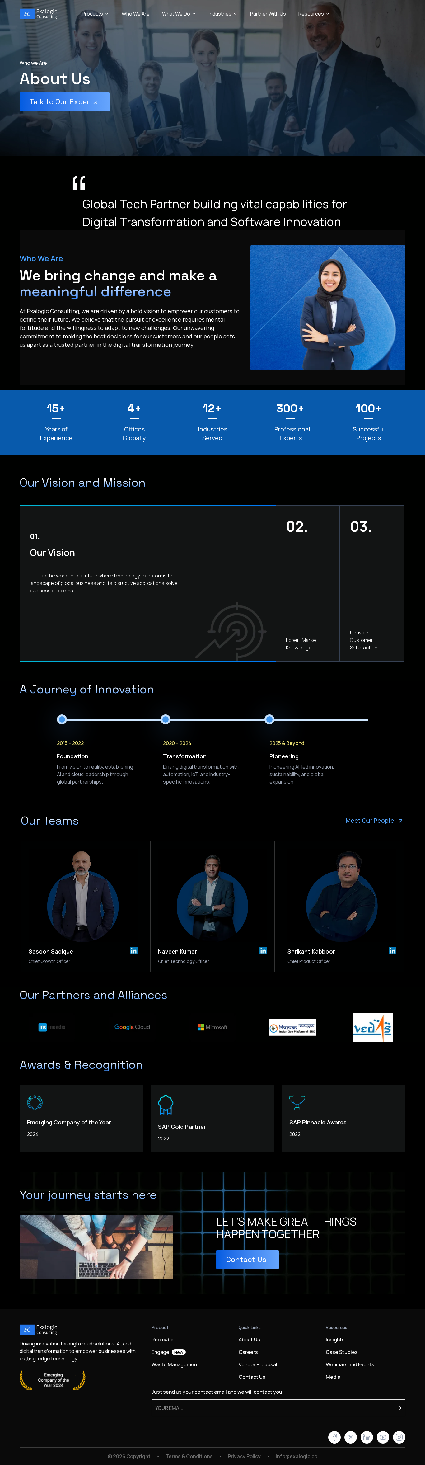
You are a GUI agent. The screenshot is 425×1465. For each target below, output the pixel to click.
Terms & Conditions (189, 1456)
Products (92, 13)
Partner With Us (268, 13)
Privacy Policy (244, 1456)
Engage (167, 1352)
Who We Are (136, 13)
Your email (169, 1408)
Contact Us (252, 1376)
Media (333, 1376)
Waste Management (175, 1364)
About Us (249, 1339)
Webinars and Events (350, 1364)
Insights (335, 1339)
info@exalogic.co (296, 1456)
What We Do (176, 13)
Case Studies (342, 1352)
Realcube (163, 1339)
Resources (311, 13)
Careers (248, 1352)
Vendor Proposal (258, 1364)
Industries (220, 13)
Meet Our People (370, 820)
